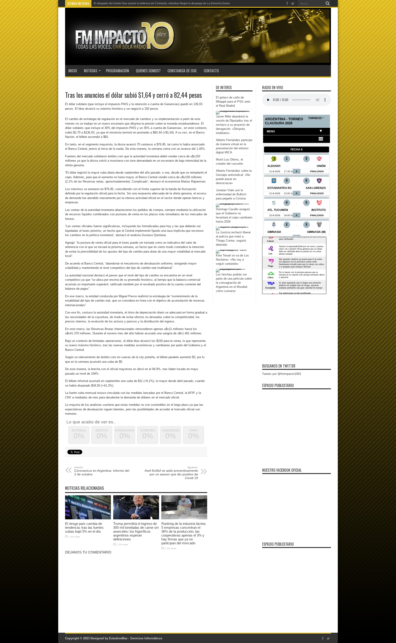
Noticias (90, 71)
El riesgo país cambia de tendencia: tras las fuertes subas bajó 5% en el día (84, 527)
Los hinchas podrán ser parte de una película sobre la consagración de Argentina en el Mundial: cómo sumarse (234, 283)
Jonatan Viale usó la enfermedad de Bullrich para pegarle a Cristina (231, 194)
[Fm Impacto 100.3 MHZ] (123, 53)
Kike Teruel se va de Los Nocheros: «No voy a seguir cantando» (232, 259)
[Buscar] (327, 3)
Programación (117, 71)
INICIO (72, 71)
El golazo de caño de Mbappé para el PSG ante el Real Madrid (233, 101)
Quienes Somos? (148, 71)
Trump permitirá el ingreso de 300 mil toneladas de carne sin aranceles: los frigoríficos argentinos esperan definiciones (136, 531)
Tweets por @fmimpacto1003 (281, 374)
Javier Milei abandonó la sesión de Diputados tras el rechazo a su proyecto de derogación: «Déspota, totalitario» (234, 125)
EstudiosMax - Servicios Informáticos (135, 638)
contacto (211, 71)
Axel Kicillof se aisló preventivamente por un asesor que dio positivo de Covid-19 (171, 473)
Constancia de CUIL (182, 71)
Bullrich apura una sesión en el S (114, 3)
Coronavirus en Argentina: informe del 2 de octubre (101, 471)
